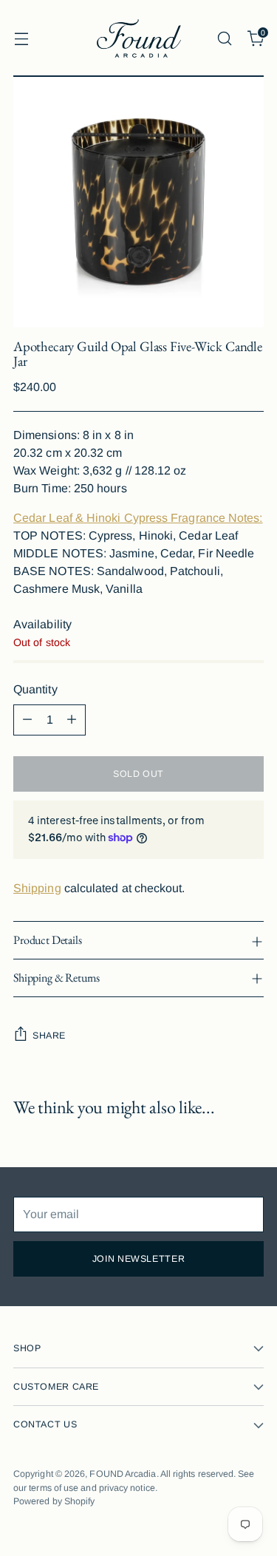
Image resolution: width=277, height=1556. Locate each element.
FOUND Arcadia (122, 1474)
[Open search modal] (224, 38)
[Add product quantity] (71, 720)
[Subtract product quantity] (27, 720)
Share (49, 1035)
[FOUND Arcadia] (138, 38)
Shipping (37, 888)
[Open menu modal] (21, 38)
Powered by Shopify (54, 1501)
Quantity (35, 689)
